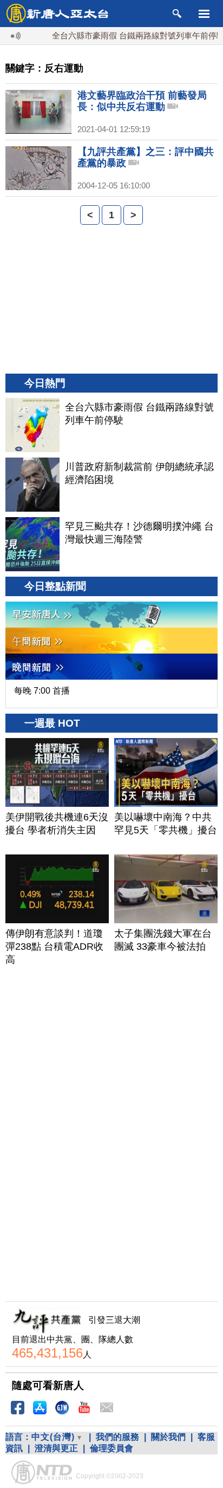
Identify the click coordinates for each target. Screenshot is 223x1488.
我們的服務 (117, 1436)
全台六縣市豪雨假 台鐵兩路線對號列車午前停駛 (128, 35)
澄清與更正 (56, 1448)
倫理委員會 (111, 1448)
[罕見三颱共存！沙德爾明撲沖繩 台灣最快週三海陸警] (32, 544)
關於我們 (168, 1436)
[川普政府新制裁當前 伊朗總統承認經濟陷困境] (32, 485)
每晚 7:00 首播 (42, 690)
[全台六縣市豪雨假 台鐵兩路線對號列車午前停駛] (32, 425)
